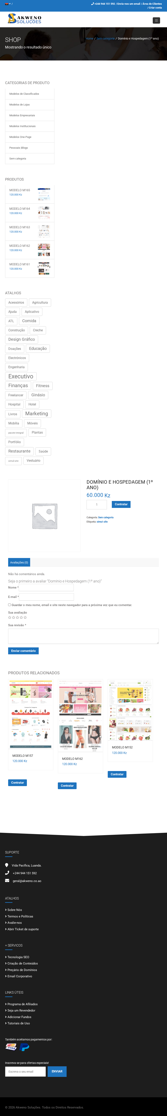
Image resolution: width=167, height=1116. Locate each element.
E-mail (13, 597)
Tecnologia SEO (18, 957)
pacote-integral (16, 433)
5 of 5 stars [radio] (25, 617)
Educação (38, 348)
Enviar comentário (23, 651)
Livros (12, 414)
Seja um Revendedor (21, 1010)
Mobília (13, 423)
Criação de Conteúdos (23, 963)
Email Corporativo (20, 976)
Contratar (121, 504)
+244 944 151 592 (104, 3)
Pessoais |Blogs (18, 147)
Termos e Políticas (20, 916)
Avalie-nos (15, 923)
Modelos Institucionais (22, 126)
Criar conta (155, 7)
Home (89, 38)
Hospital (14, 404)
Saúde (43, 451)
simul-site (13, 461)
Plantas (37, 432)
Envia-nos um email (128, 3)
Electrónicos (17, 358)
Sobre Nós (15, 910)
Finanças (18, 385)
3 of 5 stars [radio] (17, 617)
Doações (14, 349)
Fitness (42, 385)
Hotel (32, 404)
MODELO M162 (72, 759)
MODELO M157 (22, 756)
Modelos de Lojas (19, 104)
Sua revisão (17, 625)
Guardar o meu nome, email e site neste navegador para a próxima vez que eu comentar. (72, 605)
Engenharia (16, 367)
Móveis (32, 423)
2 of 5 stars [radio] (13, 617)
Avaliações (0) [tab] (19, 562)
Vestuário (33, 460)
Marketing (36, 413)
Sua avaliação (17, 612)
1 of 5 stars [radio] (9, 617)
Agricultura (40, 302)
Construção (16, 330)
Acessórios (16, 302)
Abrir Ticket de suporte (23, 929)
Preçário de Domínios (22, 970)
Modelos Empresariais (22, 115)
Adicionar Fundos (19, 1017)
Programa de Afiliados (23, 1004)
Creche (38, 330)
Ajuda (12, 312)
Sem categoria (106, 38)
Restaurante (19, 451)
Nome (13, 587)
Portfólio (14, 442)
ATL (11, 321)
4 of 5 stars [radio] (21, 617)
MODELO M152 (122, 747)
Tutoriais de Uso (19, 1023)
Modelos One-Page (20, 136)
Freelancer (15, 395)
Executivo (20, 376)
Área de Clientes (152, 3)
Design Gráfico (21, 339)
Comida (29, 321)
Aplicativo (32, 312)
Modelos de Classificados (24, 93)
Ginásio (38, 395)
